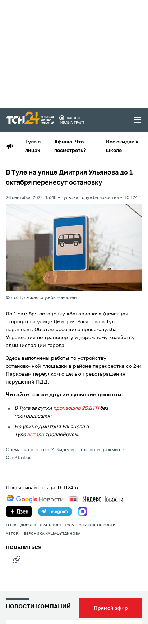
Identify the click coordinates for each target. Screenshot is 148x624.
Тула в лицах (33, 146)
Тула (69, 525)
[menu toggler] (138, 119)
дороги (28, 525)
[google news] (35, 499)
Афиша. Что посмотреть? (70, 146)
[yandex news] (96, 499)
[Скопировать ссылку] (16, 559)
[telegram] (55, 511)
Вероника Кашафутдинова (52, 533)
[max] (82, 511)
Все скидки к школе (122, 146)
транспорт (50, 525)
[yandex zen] (19, 511)
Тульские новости (96, 525)
